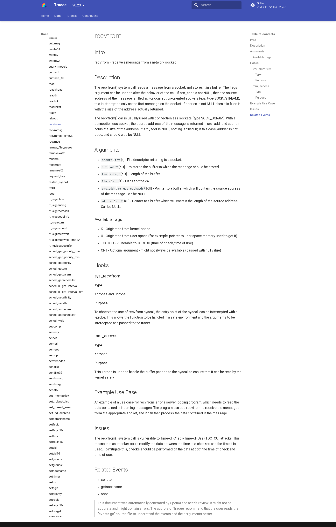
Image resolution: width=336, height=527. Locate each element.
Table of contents (262, 34)
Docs (57, 15)
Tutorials (71, 15)
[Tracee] (44, 5)
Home (45, 15)
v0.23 (77, 5)
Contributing (90, 15)
